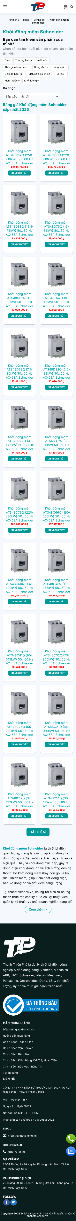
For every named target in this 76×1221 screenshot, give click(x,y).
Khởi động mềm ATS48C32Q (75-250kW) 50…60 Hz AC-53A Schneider (56, 657)
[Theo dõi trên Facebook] (6, 1202)
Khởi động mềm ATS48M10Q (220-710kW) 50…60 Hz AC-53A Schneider (56, 157)
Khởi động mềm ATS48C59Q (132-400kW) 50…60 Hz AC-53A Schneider (19, 586)
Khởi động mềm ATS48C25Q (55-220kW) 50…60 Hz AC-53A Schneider (19, 729)
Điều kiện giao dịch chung (19, 1029)
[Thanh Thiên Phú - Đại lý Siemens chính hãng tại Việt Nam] (38, 7)
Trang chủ (13, 19)
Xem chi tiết (19, 172)
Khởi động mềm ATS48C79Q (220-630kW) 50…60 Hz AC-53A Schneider (19, 514)
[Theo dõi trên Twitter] (13, 1202)
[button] (5, 6)
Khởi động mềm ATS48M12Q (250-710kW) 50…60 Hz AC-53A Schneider (19, 157)
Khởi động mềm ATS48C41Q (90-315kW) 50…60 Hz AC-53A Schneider (19, 657)
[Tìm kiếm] (71, 6)
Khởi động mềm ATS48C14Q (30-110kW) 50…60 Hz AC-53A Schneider (56, 800)
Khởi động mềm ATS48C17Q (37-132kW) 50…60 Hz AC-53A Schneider (19, 800)
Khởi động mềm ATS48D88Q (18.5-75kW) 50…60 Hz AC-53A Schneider (20, 228)
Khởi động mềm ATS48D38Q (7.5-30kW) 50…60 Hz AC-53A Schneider (19, 371)
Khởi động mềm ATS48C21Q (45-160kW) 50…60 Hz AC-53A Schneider (56, 729)
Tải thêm (38, 832)
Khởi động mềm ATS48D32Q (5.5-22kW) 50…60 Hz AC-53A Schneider (56, 371)
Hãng (26, 19)
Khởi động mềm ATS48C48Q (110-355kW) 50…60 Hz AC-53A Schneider (56, 586)
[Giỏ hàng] (65, 7)
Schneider (39, 19)
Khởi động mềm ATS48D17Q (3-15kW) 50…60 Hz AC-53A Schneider (56, 443)
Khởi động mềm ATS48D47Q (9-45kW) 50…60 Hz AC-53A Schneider (56, 300)
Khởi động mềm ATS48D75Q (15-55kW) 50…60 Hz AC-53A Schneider (56, 228)
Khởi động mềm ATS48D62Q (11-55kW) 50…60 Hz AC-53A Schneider (19, 300)
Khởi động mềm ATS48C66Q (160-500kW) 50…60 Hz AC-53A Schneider (56, 514)
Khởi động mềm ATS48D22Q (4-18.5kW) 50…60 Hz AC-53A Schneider (19, 443)
